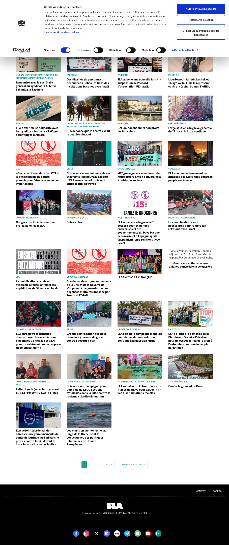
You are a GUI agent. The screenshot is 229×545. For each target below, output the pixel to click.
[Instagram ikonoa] (86, 533)
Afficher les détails (183, 50)
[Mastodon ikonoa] (107, 533)
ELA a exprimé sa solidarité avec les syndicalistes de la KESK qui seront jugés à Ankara (37, 131)
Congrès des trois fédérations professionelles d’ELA (35, 224)
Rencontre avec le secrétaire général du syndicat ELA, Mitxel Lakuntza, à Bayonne (36, 86)
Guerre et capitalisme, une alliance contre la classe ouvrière (190, 265)
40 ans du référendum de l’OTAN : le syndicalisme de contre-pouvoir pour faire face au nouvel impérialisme (38, 178)
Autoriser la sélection (201, 19)
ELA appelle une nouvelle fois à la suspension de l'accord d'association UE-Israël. (139, 83)
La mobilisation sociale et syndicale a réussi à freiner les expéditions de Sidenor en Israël (37, 285)
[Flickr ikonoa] (117, 533)
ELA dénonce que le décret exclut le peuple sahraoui (88, 132)
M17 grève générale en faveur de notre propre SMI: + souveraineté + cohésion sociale (139, 177)
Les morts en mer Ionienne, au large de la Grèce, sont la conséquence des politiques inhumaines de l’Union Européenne (86, 437)
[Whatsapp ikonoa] (138, 533)
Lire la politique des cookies (61, 32)
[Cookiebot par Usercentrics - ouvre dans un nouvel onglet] (21, 50)
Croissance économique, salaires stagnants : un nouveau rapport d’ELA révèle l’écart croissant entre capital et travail (88, 178)
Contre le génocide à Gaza (185, 386)
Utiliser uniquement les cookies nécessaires (201, 32)
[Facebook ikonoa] (76, 533)
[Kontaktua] (158, 533)
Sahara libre (75, 222)
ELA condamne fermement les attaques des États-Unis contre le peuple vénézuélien (190, 177)
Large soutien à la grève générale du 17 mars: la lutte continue (190, 129)
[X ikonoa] (97, 533)
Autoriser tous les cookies (201, 8)
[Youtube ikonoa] (148, 533)
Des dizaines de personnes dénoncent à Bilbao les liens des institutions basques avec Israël (88, 83)
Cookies (217, 491)
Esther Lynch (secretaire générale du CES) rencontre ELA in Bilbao (38, 391)
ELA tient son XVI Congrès (135, 277)
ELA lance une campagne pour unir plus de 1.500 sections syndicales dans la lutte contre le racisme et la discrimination (88, 391)
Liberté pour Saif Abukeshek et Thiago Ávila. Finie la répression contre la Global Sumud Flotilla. (189, 83)
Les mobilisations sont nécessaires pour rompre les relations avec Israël (187, 226)
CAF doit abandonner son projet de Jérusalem (138, 129)
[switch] (98, 50)
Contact (201, 491)
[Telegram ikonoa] (128, 533)
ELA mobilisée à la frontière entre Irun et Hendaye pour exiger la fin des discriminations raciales (139, 390)
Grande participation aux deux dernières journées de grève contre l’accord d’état (87, 337)
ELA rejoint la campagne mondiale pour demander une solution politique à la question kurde (140, 337)
